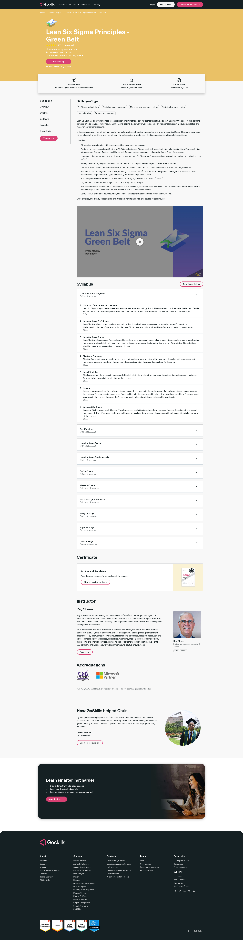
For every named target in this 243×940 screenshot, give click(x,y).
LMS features (112, 867)
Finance (76, 880)
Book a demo (165, 4)
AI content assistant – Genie (118, 877)
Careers (43, 864)
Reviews (43, 874)
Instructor (44, 125)
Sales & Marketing (80, 906)
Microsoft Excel (79, 893)
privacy (50, 877)
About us (43, 861)
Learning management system (119, 864)
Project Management (81, 903)
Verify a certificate (181, 886)
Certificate (44, 119)
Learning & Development (83, 890)
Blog (142, 861)
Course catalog (79, 861)
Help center (178, 883)
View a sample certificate (95, 582)
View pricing (58, 61)
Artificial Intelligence (81, 864)
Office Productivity (80, 899)
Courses (68, 12)
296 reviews (67, 45)
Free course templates (149, 867)
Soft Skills (77, 909)
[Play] (140, 242)
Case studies (145, 864)
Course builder (113, 874)
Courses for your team (116, 861)
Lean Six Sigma (55, 12)
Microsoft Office (79, 896)
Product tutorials (146, 870)
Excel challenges (180, 867)
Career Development (82, 867)
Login (152, 4)
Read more (84, 652)
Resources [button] (85, 4)
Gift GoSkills (45, 880)
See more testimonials (90, 743)
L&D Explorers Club (181, 861)
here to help (131, 198)
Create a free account (190, 4)
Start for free (55, 799)
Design (76, 877)
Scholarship (178, 864)
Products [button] (73, 4)
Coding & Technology (82, 870)
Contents (46, 101)
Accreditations (46, 131)
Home (42, 12)
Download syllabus (191, 284)
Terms (42, 877)
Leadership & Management (84, 883)
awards (57, 870)
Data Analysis (78, 874)
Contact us (178, 876)
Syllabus (44, 113)
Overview (44, 107)
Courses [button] (61, 4)
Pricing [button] (97, 4)
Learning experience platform (119, 870)
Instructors (44, 867)
